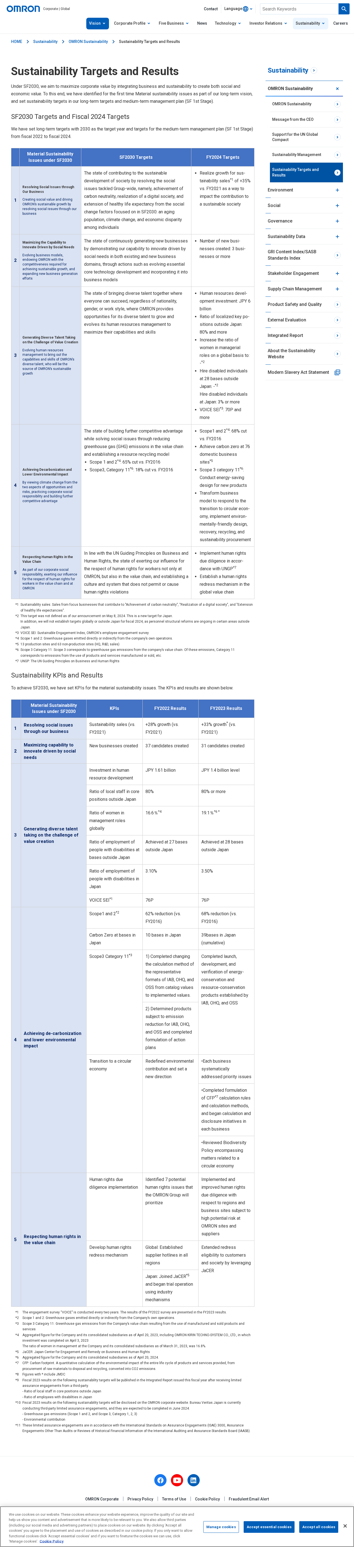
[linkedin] (194, 1480)
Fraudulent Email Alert (249, 1499)
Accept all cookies (318, 1527)
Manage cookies (221, 1527)
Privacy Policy (140, 1499)
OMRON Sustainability (88, 41)
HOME (16, 41)
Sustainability (45, 41)
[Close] (345, 1526)
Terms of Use (174, 1499)
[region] (177, 1526)
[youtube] (177, 1480)
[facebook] (160, 1480)
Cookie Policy (207, 1499)
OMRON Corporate (102, 1499)
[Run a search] (344, 8)
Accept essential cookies (269, 1527)
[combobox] (238, 8)
